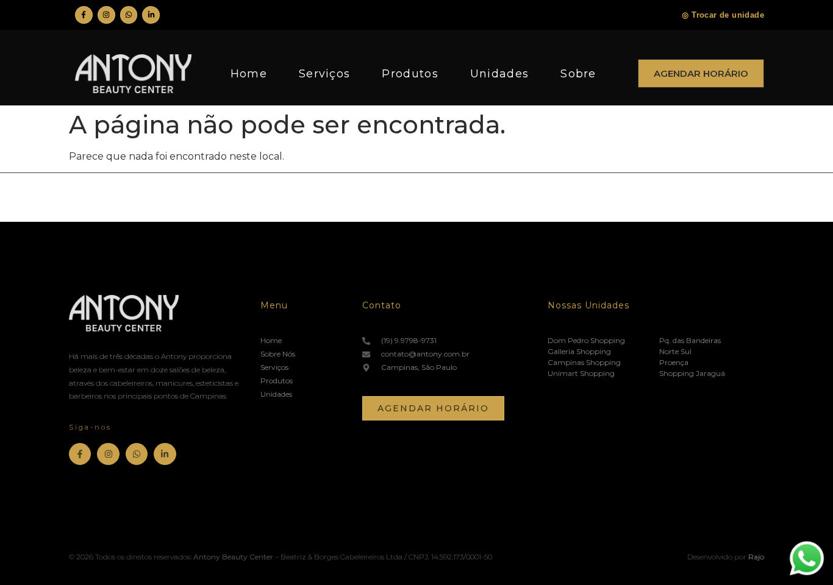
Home (249, 73)
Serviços (324, 73)
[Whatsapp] (129, 15)
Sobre (578, 73)
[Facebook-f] (84, 15)
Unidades (499, 73)
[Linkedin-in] (151, 15)
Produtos (410, 73)
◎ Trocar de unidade (723, 15)
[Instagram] (106, 15)
